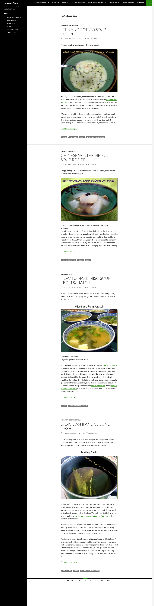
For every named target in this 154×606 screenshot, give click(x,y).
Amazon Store (11, 20)
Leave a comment (93, 39)
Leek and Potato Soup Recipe (83, 31)
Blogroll (55, 3)
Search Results (128, 3)
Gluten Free (67, 571)
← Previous (70, 581)
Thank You (140, 3)
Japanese (64, 274)
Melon (80, 260)
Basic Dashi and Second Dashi (86, 426)
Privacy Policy (114, 3)
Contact (65, 3)
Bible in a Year (11, 23)
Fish (62, 420)
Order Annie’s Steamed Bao (97, 3)
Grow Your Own (69, 260)
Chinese (64, 151)
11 (102, 581)
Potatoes (73, 137)
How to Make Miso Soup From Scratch (85, 280)
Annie (80, 39)
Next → (110, 581)
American (64, 25)
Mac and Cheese (110, 365)
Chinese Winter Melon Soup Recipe (84, 157)
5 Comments (92, 164)
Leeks (65, 137)
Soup (82, 137)
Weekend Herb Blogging (95, 137)
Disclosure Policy (78, 3)
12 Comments (92, 287)
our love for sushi (98, 385)
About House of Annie (41, 3)
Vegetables (73, 25)
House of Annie (11, 3)
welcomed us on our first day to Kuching (91, 516)
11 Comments (93, 433)
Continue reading (69, 128)
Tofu (70, 274)
